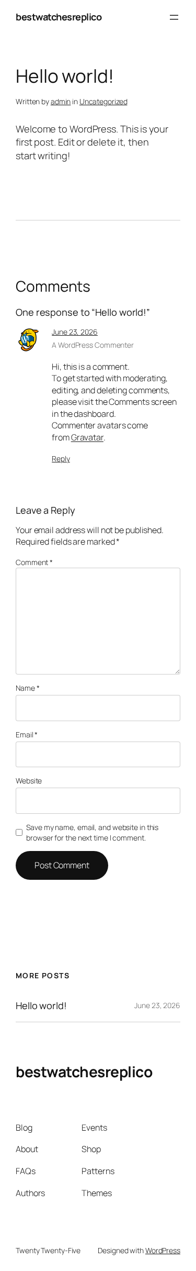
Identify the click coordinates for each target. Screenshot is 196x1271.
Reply (61, 458)
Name (27, 688)
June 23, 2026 (75, 332)
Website (29, 781)
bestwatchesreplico (58, 16)
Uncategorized (103, 101)
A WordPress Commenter (93, 345)
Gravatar (87, 437)
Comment (34, 562)
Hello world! (41, 1005)
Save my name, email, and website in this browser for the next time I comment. (92, 832)
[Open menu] (174, 17)
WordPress (162, 1250)
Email (27, 734)
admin (61, 101)
